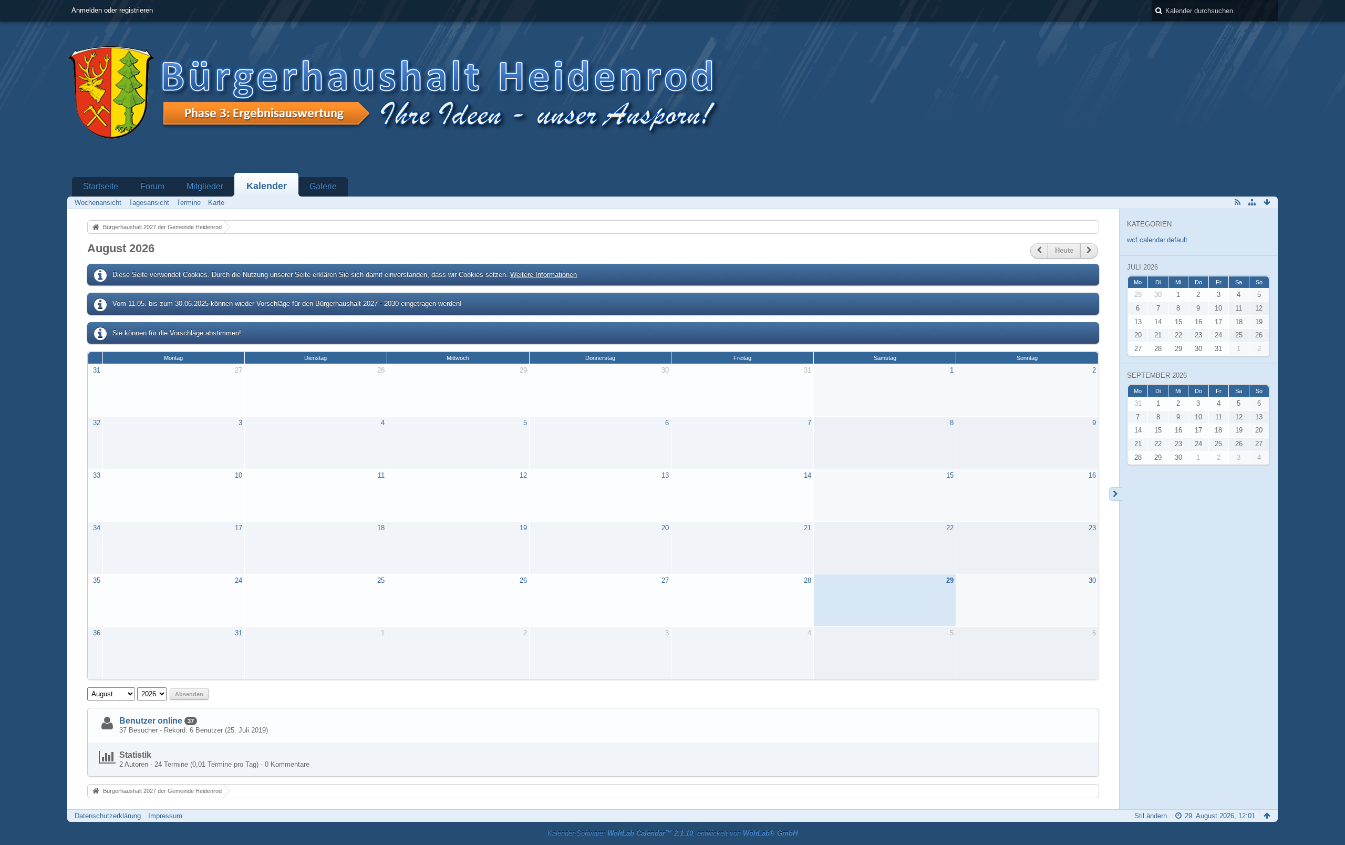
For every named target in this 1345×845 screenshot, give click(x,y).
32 (96, 423)
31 (96, 370)
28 (381, 370)
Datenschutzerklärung (108, 816)
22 (950, 528)
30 (665, 370)
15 (950, 475)
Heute (1064, 250)
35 (96, 580)
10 (238, 475)
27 (238, 370)
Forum (152, 186)
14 (807, 475)
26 (523, 580)
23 (1092, 528)
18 (381, 528)
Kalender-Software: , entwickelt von (672, 833)
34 (96, 528)
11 (381, 475)
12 (523, 475)
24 (238, 580)
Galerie (323, 186)
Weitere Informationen (543, 275)
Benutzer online (150, 720)
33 (96, 475)
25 (381, 580)
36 (96, 633)
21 (807, 528)
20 (665, 528)
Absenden (189, 694)
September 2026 (1157, 375)
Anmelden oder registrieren (112, 10)
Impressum (165, 816)
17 (238, 528)
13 (665, 475)
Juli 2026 (1142, 267)
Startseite (100, 186)
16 (1092, 475)
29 (523, 370)
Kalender (266, 186)
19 (523, 528)
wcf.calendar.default (1157, 240)
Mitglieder (205, 186)
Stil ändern (1150, 816)
